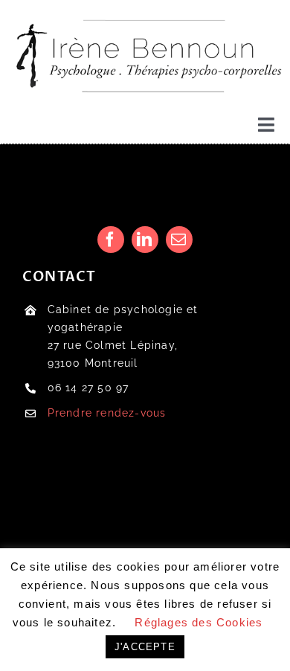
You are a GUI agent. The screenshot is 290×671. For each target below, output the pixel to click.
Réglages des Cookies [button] (198, 622)
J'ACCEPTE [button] (145, 646)
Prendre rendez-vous (107, 413)
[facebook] (110, 239)
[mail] (179, 239)
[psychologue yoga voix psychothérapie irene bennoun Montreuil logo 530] (145, 13)
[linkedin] (145, 239)
